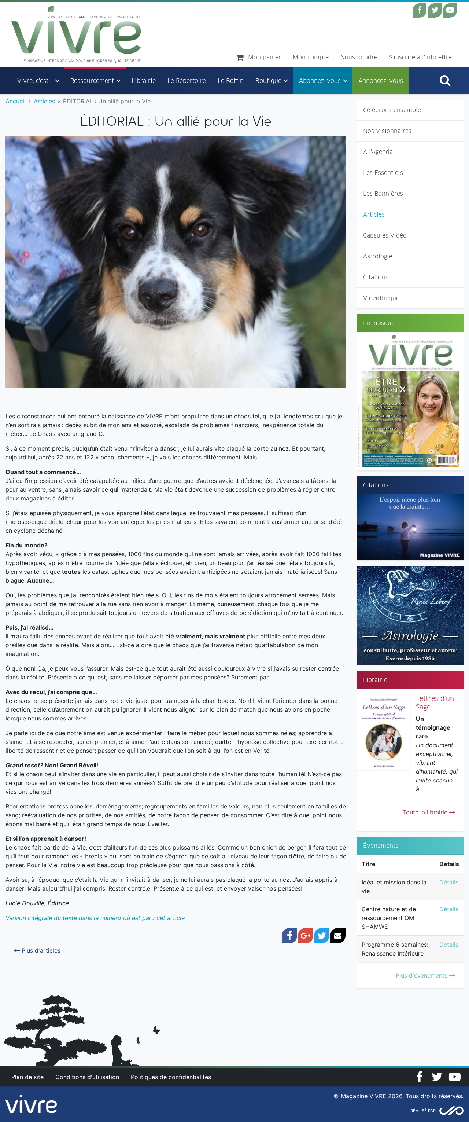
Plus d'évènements (422, 975)
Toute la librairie (426, 812)
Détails (448, 882)
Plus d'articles (40, 950)
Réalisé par (423, 1110)
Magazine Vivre (76, 34)
